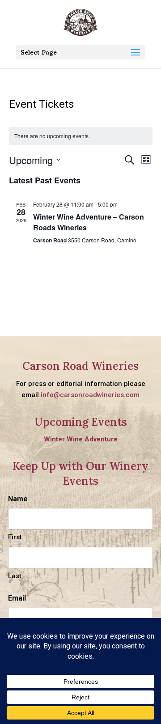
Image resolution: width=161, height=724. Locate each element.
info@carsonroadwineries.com (90, 395)
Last (14, 576)
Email (17, 598)
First (15, 537)
